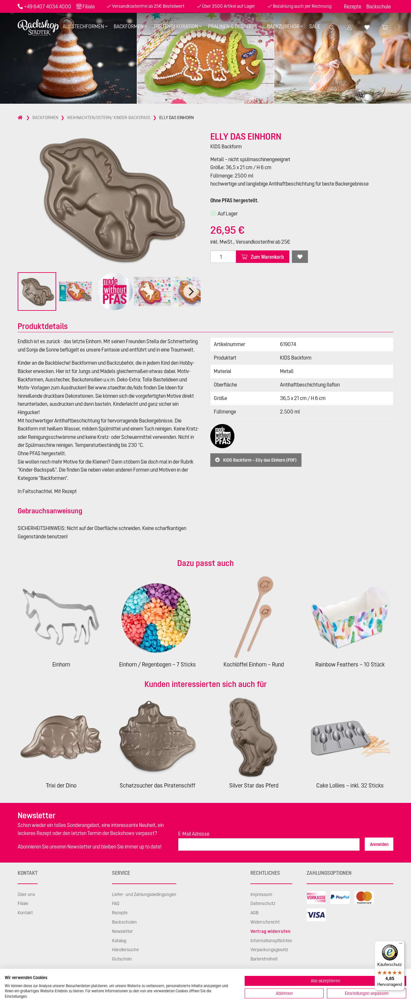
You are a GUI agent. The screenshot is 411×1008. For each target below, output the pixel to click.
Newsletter (122, 931)
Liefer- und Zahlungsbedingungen (144, 894)
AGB (254, 912)
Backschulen (124, 922)
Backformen (129, 26)
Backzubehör (283, 26)
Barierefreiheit (264, 958)
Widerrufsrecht (265, 922)
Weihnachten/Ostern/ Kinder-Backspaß (108, 117)
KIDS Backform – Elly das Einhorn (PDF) (259, 460)
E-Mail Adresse (193, 834)
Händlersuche (125, 949)
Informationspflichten (271, 940)
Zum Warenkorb (267, 257)
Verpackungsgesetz (269, 949)
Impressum (261, 894)
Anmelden (379, 844)
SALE (314, 26)
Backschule (378, 6)
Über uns (26, 894)
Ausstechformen (83, 26)
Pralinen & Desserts (232, 26)
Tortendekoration (175, 26)
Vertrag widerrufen (270, 931)
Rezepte (352, 6)
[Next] (190, 291)
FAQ (115, 903)
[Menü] (401, 945)
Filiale (89, 6)
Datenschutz (262, 903)
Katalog (119, 940)
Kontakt (25, 912)
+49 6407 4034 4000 (47, 6)
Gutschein (122, 958)
